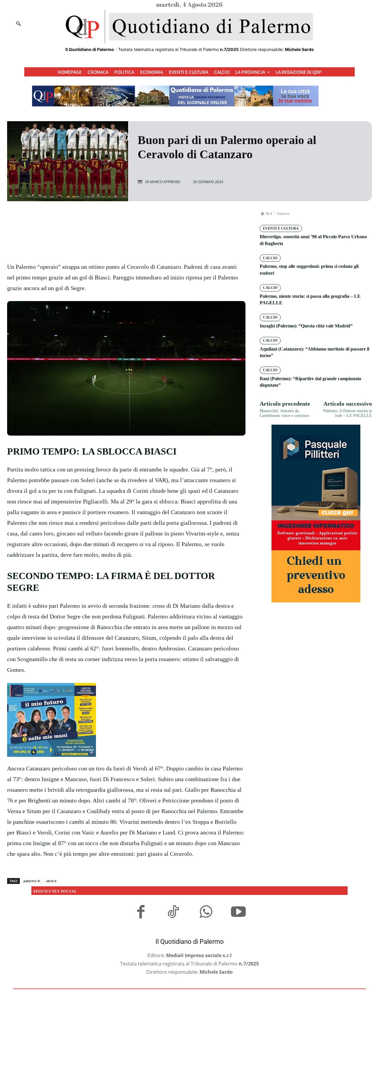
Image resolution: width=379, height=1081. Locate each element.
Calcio (270, 258)
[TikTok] (173, 912)
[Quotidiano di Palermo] (189, 27)
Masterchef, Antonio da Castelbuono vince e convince (284, 413)
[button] (18, 23)
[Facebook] (106, 217)
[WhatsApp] (147, 217)
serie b (51, 881)
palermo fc (31, 881)
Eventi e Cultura (281, 228)
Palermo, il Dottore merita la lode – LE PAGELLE (347, 413)
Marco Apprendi (165, 182)
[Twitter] (120, 217)
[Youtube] (238, 912)
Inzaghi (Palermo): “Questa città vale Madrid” (306, 325)
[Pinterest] (133, 217)
